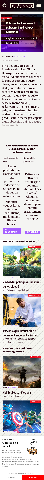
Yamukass (6, 326)
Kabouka (5, 277)
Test (3, 18)
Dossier (32, 247)
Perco (5, 432)
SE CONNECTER (11, 230)
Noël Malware (7, 57)
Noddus (5, 387)
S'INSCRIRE (32, 232)
